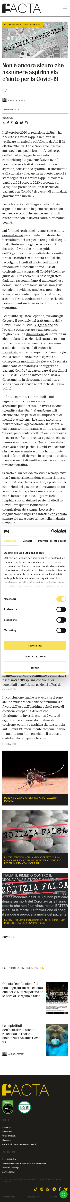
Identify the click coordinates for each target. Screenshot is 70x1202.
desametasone (12, 235)
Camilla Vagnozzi (17, 100)
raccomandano (33, 267)
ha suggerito (47, 366)
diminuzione (35, 334)
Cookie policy (33, 1197)
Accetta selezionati (35, 656)
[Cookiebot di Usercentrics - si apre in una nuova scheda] (51, 531)
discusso (8, 320)
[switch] (61, 609)
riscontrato (10, 352)
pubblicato (26, 406)
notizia (16, 173)
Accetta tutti (35, 645)
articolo (26, 141)
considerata (58, 514)
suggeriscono (43, 325)
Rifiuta (35, 667)
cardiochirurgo (12, 160)
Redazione (7, 1131)
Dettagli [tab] (27, 540)
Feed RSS (6, 1127)
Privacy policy (8, 1197)
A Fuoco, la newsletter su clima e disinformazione (24, 1163)
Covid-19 (8, 937)
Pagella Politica (9, 1159)
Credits (53, 1197)
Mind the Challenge (10, 1167)
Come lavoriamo (9, 1135)
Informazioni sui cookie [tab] (52, 540)
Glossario (6, 1139)
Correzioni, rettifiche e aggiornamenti (19, 1144)
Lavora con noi (8, 1171)
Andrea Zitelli (16, 1054)
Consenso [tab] (10, 540)
